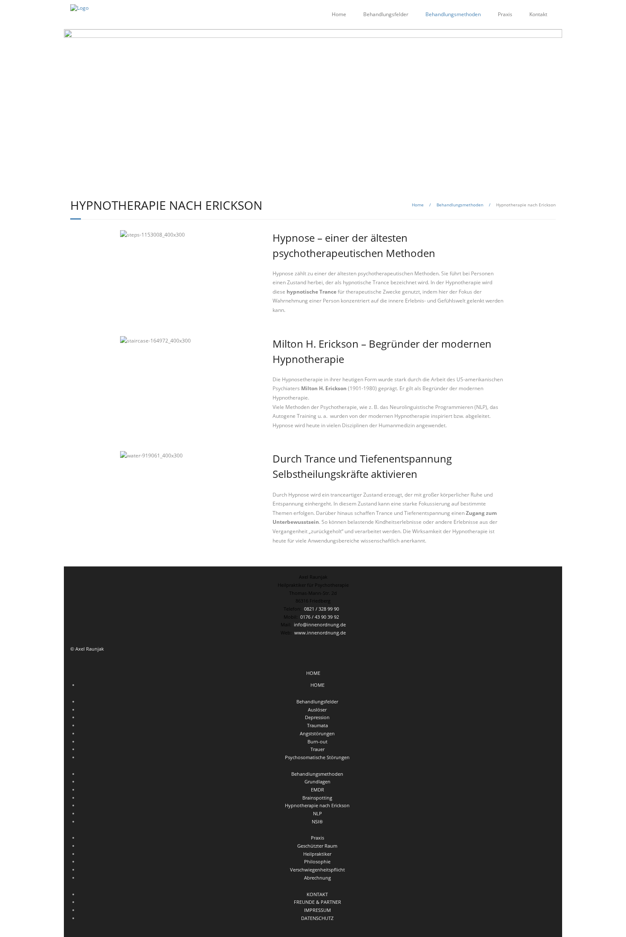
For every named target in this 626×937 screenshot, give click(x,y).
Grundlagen (317, 781)
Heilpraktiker (317, 854)
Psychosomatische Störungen (317, 757)
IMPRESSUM (317, 910)
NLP (317, 813)
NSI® (317, 821)
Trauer (317, 749)
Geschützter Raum (317, 846)
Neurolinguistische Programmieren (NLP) (438, 407)
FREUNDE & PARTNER (317, 902)
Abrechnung (317, 877)
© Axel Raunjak (87, 649)
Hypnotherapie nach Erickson (317, 805)
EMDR (317, 789)
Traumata (317, 725)
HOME (313, 673)
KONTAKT (317, 894)
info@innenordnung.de (318, 624)
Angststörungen (317, 733)
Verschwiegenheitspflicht (317, 869)
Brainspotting (317, 797)
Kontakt (538, 14)
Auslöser (317, 709)
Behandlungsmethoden (459, 205)
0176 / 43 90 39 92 (320, 617)
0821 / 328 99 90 (322, 609)
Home (339, 14)
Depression (317, 717)
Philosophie (317, 861)
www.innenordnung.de (319, 632)
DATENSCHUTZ (317, 918)
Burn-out (317, 741)
